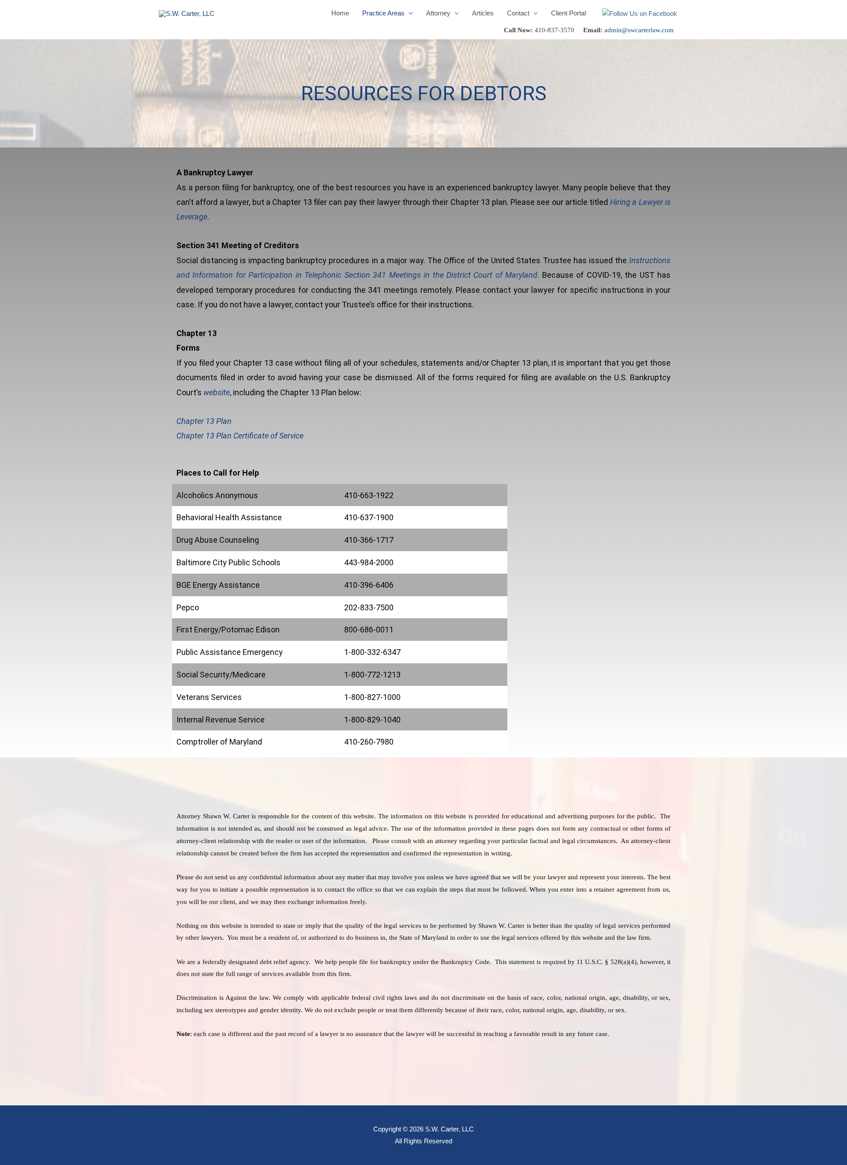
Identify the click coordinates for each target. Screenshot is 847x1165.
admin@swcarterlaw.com (639, 30)
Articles (483, 13)
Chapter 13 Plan (204, 421)
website (216, 392)
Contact (518, 13)
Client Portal (568, 13)
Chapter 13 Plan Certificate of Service (240, 435)
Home (340, 13)
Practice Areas (383, 13)
